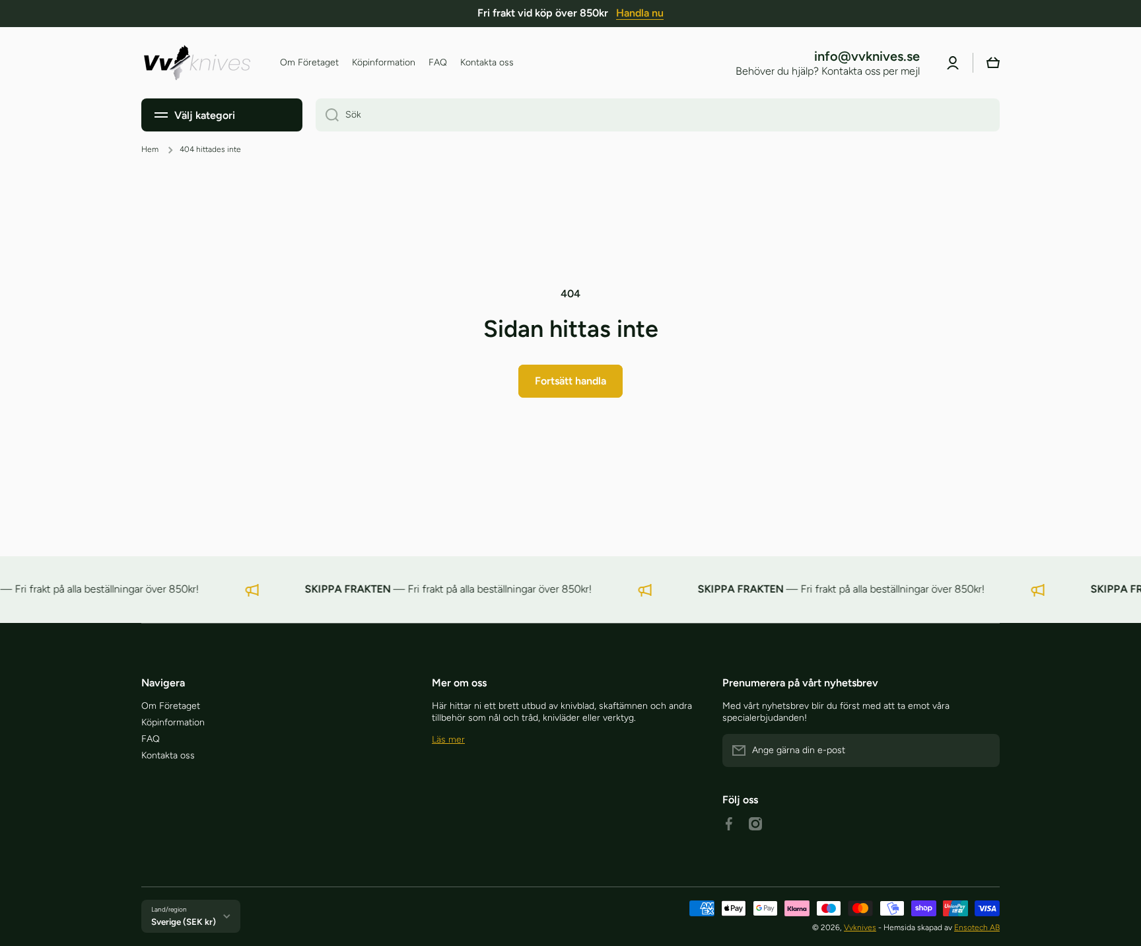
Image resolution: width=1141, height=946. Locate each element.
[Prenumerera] (983, 750)
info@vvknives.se (867, 56)
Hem (149, 149)
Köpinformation (173, 722)
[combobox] (658, 114)
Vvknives (860, 927)
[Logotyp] (197, 63)
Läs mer (448, 739)
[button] (993, 62)
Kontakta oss (168, 755)
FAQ (150, 739)
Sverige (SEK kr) (183, 921)
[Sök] (327, 114)
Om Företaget (170, 705)
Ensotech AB (977, 927)
